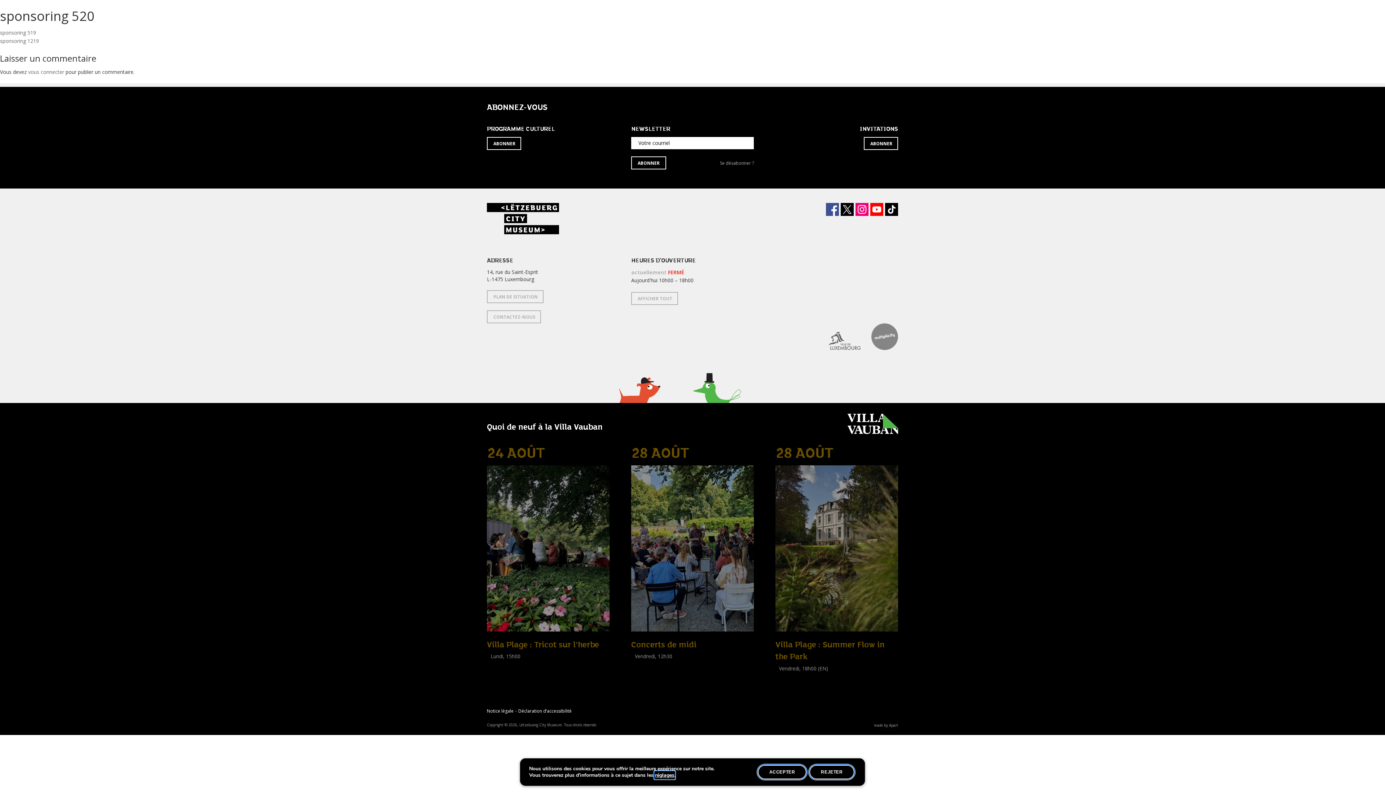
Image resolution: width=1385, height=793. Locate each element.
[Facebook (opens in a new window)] (832, 209)
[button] (639, 399)
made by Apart (886, 725)
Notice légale (500, 711)
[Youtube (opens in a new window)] (876, 209)
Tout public (646, 664)
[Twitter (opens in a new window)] (847, 209)
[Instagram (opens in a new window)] (862, 209)
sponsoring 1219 (19, 40)
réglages (664, 775)
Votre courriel (654, 142)
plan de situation (515, 297)
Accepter (782, 772)
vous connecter (46, 71)
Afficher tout (655, 299)
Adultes (497, 672)
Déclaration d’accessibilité (545, 711)
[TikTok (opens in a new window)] (891, 209)
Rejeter (832, 772)
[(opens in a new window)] (839, 336)
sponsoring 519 (18, 32)
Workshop (499, 664)
